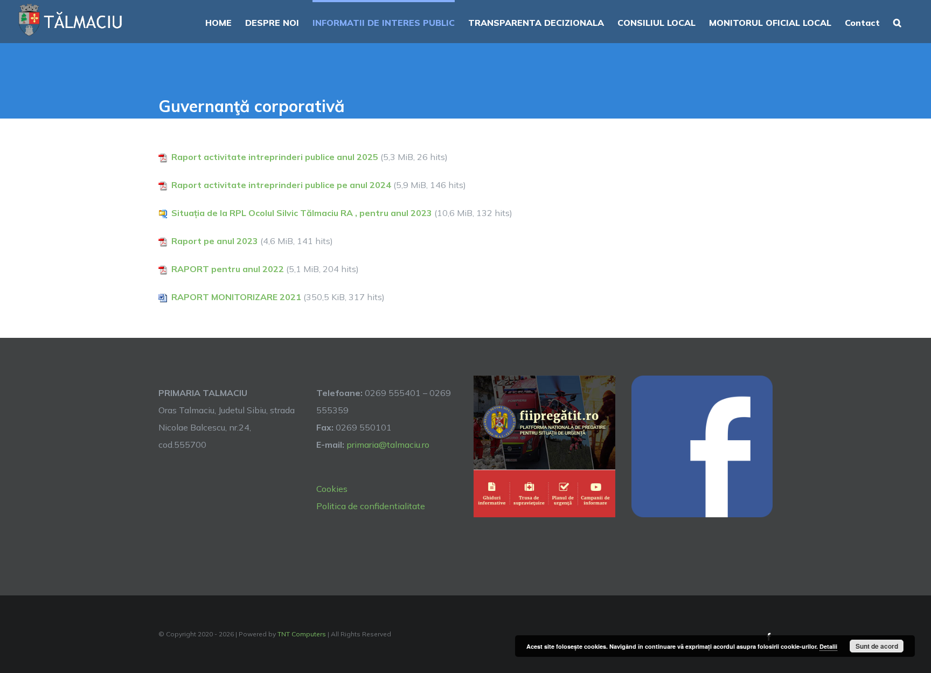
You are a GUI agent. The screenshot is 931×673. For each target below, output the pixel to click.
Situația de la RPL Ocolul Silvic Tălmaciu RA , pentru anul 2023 (301, 212)
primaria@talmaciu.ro (387, 444)
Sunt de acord (877, 646)
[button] (897, 21)
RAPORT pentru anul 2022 (227, 268)
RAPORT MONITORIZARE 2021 (236, 297)
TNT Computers (301, 634)
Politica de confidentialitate (370, 506)
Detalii (828, 646)
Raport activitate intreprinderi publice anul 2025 (274, 156)
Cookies (332, 488)
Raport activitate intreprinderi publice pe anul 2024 (281, 184)
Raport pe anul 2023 (214, 240)
